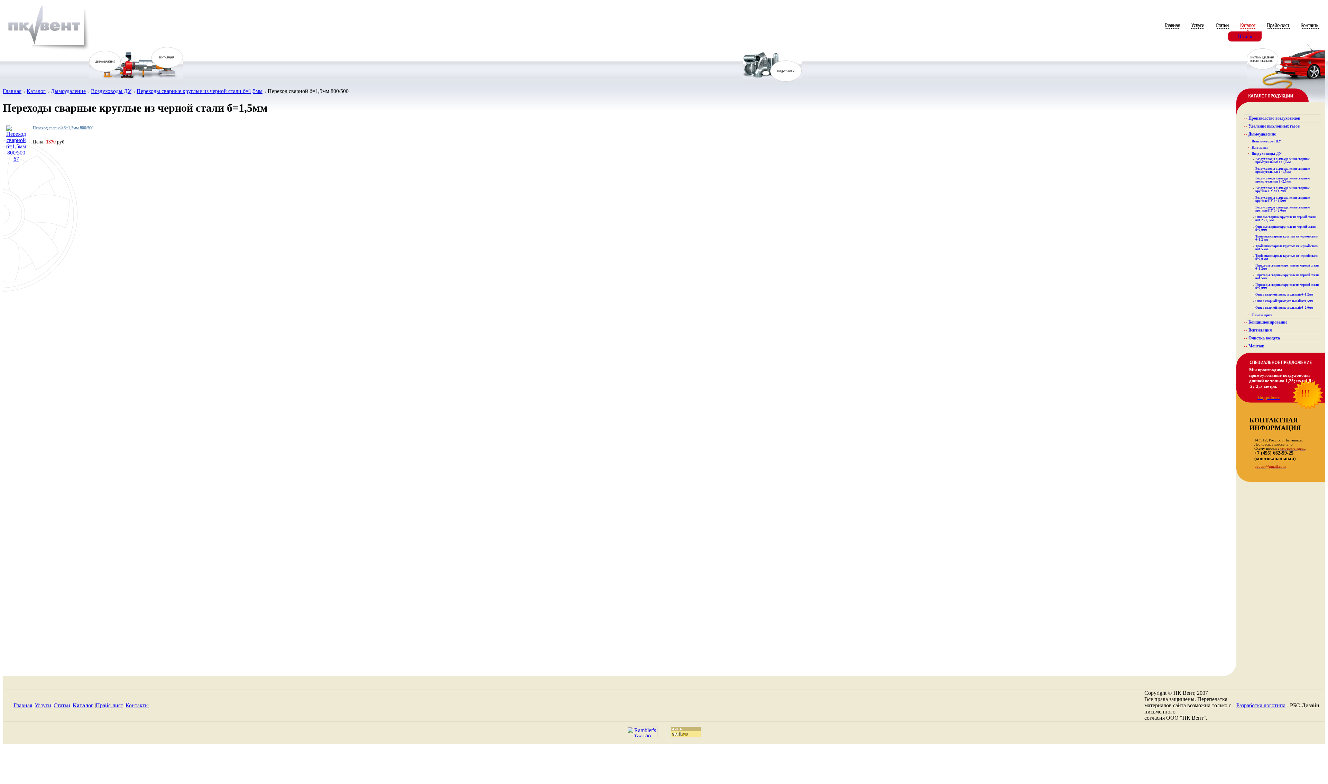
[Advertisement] (664, 765)
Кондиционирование (1267, 322)
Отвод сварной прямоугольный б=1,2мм (1284, 294)
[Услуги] (1198, 29)
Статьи (62, 705)
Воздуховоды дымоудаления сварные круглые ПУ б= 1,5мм (1282, 199)
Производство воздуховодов (1274, 118)
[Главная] (1173, 29)
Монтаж (1256, 346)
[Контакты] (1310, 29)
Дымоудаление (68, 91)
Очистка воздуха (1264, 338)
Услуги (43, 705)
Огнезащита (1262, 315)
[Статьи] (1223, 29)
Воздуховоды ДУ (111, 91)
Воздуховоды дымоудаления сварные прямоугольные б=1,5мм (1282, 170)
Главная (12, 91)
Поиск (1245, 36)
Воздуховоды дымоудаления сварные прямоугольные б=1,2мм (1282, 160)
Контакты (137, 705)
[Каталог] (1248, 29)
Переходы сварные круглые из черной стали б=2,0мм (1287, 286)
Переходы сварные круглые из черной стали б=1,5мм (199, 91)
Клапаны (1260, 147)
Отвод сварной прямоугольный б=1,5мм (1284, 301)
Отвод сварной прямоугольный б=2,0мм (1284, 307)
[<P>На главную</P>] (46, 50)
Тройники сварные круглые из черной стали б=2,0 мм (1286, 257)
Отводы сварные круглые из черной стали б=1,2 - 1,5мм (1285, 218)
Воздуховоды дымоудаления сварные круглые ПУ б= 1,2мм (1282, 189)
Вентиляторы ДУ (1266, 141)
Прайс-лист (109, 705)
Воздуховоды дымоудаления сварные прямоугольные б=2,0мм (1282, 180)
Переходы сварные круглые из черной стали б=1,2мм (1287, 267)
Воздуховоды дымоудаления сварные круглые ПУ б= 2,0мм (1282, 209)
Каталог (36, 91)
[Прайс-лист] (1278, 29)
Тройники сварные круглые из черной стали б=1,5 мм (1286, 247)
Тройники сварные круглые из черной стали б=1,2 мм (1286, 238)
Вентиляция (1260, 330)
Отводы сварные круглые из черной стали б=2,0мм (1285, 228)
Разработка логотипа (1260, 705)
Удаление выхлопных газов (1274, 126)
